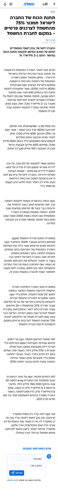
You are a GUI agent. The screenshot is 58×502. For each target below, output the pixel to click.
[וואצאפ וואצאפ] (10, 4)
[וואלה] (29, 4)
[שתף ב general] (5, 4)
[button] (45, 4)
